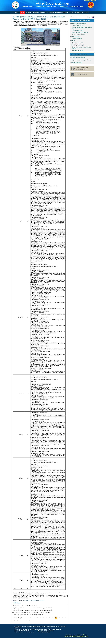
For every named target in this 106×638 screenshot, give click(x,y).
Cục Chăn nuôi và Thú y (77, 30)
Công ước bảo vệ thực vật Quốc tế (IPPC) (81, 60)
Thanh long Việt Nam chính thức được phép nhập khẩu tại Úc (28, 614)
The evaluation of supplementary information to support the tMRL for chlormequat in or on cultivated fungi (47, 535)
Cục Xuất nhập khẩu (77, 38)
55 (17, 620)
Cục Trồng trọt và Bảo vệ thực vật (80, 32)
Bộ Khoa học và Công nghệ (77, 45)
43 (34, 617)
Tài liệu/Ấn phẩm (79, 12)
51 (59, 617)
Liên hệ (86, 12)
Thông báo (51, 12)
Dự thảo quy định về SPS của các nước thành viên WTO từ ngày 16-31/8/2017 (32, 612)
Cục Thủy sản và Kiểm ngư (78, 34)
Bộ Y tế (73, 40)
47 (46, 617)
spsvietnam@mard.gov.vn (22, 597)
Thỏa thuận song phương (61, 12)
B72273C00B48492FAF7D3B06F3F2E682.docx (32, 600)
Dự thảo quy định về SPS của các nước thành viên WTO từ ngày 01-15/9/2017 (32, 608)
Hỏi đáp (71, 12)
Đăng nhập (93, 0)
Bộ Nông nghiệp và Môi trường (78, 23)
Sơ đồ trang (87, 0)
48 (49, 617)
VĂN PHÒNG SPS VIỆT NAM (52, 3)
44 (37, 617)
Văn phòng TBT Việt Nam (78, 50)
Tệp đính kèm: (17, 600)
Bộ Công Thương (75, 36)
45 (40, 617)
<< (25, 617)
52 (62, 617)
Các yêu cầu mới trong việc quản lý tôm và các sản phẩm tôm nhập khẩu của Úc (33, 610)
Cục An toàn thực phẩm (77, 42)
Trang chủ (16, 12)
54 (14, 620)
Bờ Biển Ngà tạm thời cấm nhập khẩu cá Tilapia (25, 605)
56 (20, 620)
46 (43, 617)
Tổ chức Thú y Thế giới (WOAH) (78, 57)
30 (30, 617)
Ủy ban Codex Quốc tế (76, 62)
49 (52, 617)
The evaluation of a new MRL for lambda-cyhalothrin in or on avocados (47, 508)
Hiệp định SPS (43, 12)
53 (65, 617)
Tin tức (22, 12)
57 (23, 620)
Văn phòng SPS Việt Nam (32, 12)
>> (29, 620)
